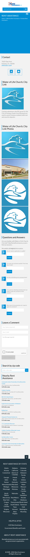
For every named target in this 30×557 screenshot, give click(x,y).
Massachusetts (7, 484)
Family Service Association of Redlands (11, 403)
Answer (9, 257)
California (15, 470)
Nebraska (15, 493)
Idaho (6, 480)
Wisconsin (6, 512)
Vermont (15, 509)
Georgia (6, 477)
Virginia (6, 509)
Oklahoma (23, 500)
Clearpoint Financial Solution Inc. (9, 417)
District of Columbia (15, 474)
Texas (15, 507)
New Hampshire (23, 494)
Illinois (15, 480)
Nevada (23, 497)
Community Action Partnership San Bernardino (13, 443)
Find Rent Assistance (27, 13)
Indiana (23, 480)
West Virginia (14, 512)
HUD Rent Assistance (15, 525)
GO (27, 370)
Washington (23, 509)
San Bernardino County (7, 437)
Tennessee (23, 504)
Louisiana (23, 482)
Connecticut (6, 473)
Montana (15, 489)
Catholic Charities (6, 390)
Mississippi (6, 489)
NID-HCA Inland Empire (7, 397)
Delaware (23, 473)
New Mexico (15, 497)
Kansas (6, 482)
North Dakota (6, 494)
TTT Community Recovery (8, 423)
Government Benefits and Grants (15, 528)
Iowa (23, 477)
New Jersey (6, 497)
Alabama (15, 468)
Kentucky (15, 482)
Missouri (23, 487)
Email (19, 73)
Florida (23, 475)
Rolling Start (5, 410)
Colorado (23, 470)
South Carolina (6, 505)
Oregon (6, 502)
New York (6, 500)
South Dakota (15, 504)
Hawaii (15, 477)
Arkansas (23, 468)
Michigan (6, 487)
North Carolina (23, 490)
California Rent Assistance (13, 18)
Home (3, 18)
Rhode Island (23, 502)
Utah (23, 507)
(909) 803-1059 (7, 65)
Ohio (14, 500)
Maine (23, 484)
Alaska (6, 468)
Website (11, 73)
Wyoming (23, 512)
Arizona (6, 470)
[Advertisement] (15, 38)
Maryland (15, 484)
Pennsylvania (15, 502)
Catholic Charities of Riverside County (11, 430)
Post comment (8, 357)
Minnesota (15, 487)
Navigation (7, 9)
